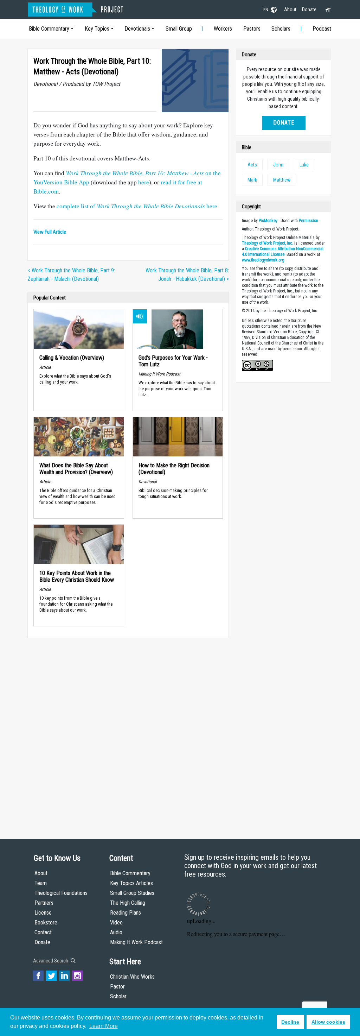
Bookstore (45, 922)
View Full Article (49, 232)
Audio (116, 932)
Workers (223, 28)
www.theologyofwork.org (263, 260)
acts (252, 165)
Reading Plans (125, 912)
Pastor (117, 986)
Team (40, 883)
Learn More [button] (103, 1026)
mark (252, 180)
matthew (281, 180)
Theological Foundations (61, 893)
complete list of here (137, 206)
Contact (43, 932)
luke (304, 165)
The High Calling (127, 902)
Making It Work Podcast (136, 942)
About (290, 9)
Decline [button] (290, 1022)
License (43, 912)
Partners (43, 902)
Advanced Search (51, 961)
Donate (309, 9)
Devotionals (137, 28)
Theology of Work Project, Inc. (267, 243)
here (143, 182)
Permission (308, 220)
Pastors (252, 28)
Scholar (118, 996)
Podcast (322, 28)
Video (116, 922)
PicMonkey (268, 220)
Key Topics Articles (131, 883)
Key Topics (97, 28)
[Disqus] (128, 732)
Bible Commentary (49, 28)
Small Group (179, 28)
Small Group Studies (132, 893)
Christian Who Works (132, 976)
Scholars (280, 28)
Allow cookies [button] (328, 1022)
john (278, 165)
